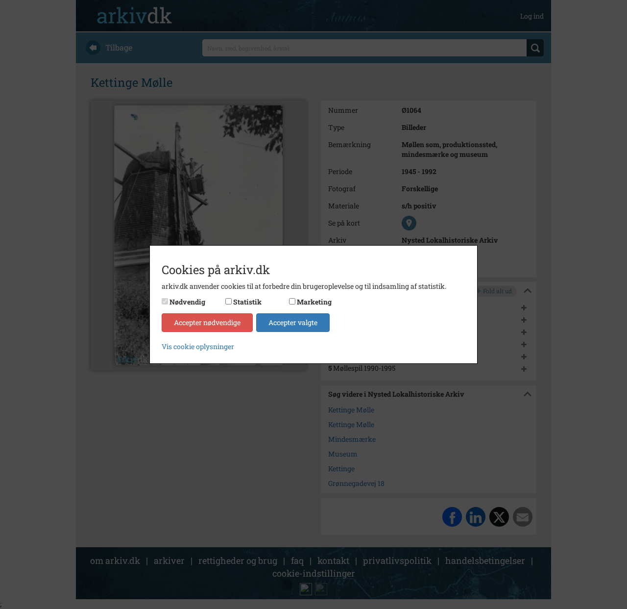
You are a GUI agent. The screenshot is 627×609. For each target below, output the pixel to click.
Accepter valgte (292, 322)
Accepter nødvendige (207, 322)
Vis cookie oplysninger (198, 346)
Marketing (314, 301)
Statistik (247, 301)
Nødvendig (187, 301)
